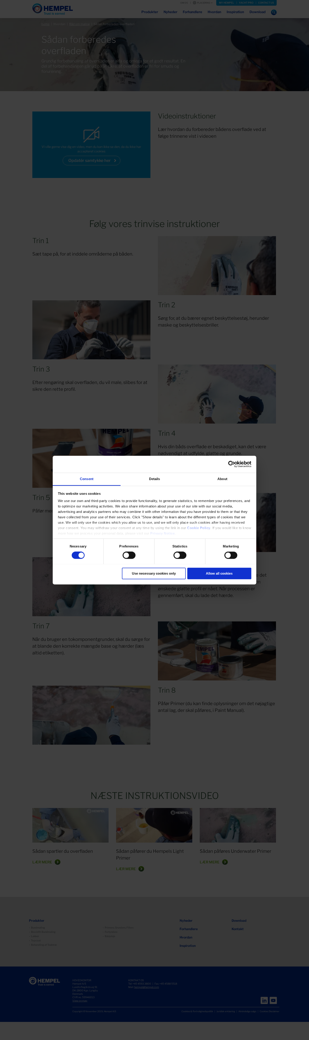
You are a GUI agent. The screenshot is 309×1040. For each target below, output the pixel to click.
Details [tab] (154, 479)
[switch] (129, 555)
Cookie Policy (198, 528)
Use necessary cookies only (154, 573)
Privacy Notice (162, 533)
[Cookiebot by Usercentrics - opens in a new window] (231, 464)
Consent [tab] (86, 479)
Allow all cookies (219, 573)
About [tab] (222, 479)
